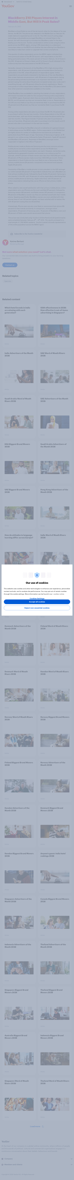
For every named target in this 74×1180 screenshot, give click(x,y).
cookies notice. (58, 594)
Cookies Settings (37, 598)
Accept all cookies (37, 602)
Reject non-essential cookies (37, 608)
